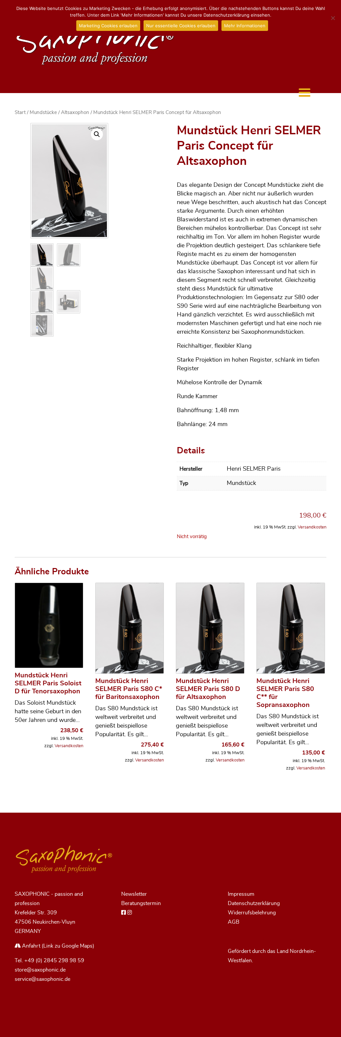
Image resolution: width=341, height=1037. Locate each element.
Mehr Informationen (244, 25)
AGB (233, 922)
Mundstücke (43, 112)
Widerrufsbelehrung (252, 912)
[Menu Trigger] (304, 92)
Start (20, 112)
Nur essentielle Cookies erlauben (180, 25)
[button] (97, 134)
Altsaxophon (75, 112)
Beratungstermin (141, 903)
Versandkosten (312, 527)
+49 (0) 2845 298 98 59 (54, 960)
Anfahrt (30, 946)
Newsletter (134, 894)
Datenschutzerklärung (254, 903)
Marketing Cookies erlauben (108, 25)
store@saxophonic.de (40, 970)
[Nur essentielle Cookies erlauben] (332, 18)
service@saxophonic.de (42, 979)
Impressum (241, 894)
